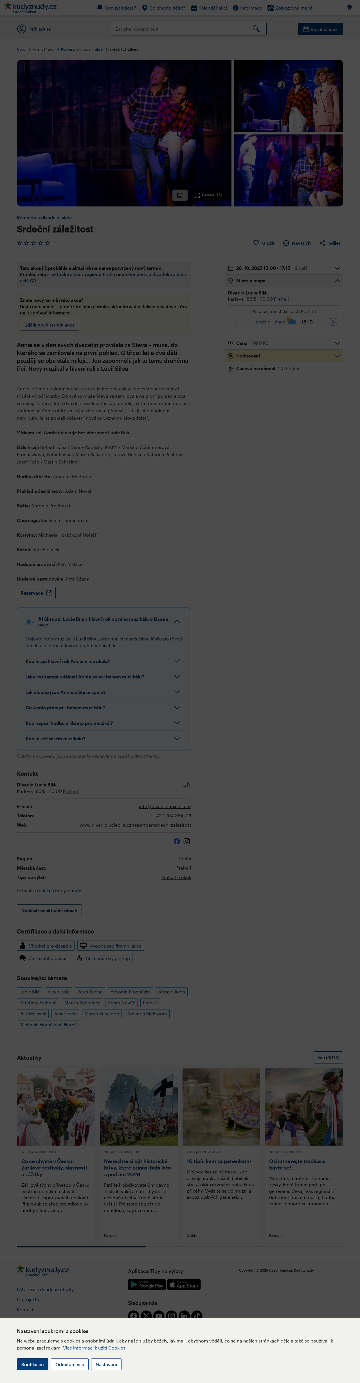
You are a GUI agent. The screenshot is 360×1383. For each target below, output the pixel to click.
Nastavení (106, 1364)
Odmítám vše (69, 1364)
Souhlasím (32, 1364)
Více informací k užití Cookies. (95, 1347)
